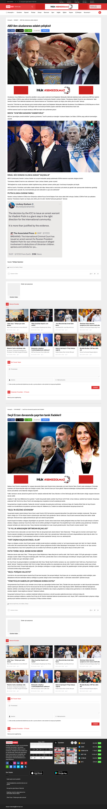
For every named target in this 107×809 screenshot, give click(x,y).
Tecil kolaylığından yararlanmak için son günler (17, 783)
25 (47, 755)
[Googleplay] (18, 766)
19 (50, 752)
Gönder (30, 30)
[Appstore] (14, 766)
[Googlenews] (11, 766)
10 (44, 749)
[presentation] (72, 742)
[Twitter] (11, 763)
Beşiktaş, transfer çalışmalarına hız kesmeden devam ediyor (35, 1)
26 (50, 755)
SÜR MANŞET (17, 409)
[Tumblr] (25, 766)
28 (34, 757)
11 (47, 749)
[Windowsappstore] (22, 766)
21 (34, 755)
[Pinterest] (25, 763)
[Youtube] (22, 763)
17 (44, 752)
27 (31, 757)
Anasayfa (10, 20)
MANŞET (16, 20)
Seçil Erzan (15, 603)
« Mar (31, 760)
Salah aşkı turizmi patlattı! (14, 779)
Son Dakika (16, 267)
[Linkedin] (18, 763)
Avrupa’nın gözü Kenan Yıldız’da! (15, 788)
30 (41, 757)
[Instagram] (14, 763)
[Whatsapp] (7, 766)
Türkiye (20, 267)
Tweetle (21, 30)
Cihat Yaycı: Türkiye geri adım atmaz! (16, 797)
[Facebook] (7, 763)
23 (41, 755)
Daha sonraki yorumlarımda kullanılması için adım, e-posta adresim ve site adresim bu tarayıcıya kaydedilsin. (35, 384)
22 (38, 755)
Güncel (11, 267)
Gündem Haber (14, 273)
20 (31, 755)
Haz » (35, 760)
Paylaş (12, 30)
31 (44, 757)
